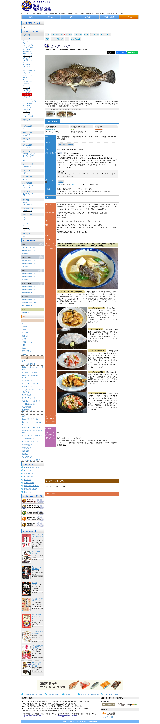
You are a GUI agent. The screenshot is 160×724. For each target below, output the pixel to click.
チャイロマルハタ (29, 81)
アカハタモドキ (28, 45)
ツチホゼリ (26, 83)
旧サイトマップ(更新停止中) (89, 694)
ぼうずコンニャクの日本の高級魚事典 (37, 536)
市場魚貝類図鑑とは (54, 694)
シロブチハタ (27, 77)
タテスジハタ (27, 166)
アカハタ (26, 43)
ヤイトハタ (26, 114)
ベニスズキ (26, 188)
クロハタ (26, 141)
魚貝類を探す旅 (29, 483)
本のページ (27, 492)
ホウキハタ (26, 97)
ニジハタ (26, 226)
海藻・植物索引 (27, 306)
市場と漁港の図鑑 (32, 512)
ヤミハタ (26, 228)
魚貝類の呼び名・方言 (31, 467)
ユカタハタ (26, 230)
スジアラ (26, 160)
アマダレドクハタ (29, 154)
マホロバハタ (27, 107)
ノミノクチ (26, 88)
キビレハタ (26, 66)
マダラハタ (26, 105)
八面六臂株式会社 (108, 717)
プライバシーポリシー (110, 694)
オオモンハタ (27, 54)
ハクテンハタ (27, 90)
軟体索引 (25, 267)
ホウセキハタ (27, 99)
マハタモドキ (27, 204)
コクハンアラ (27, 158)
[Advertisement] (82, 519)
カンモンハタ (27, 60)
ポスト (112, 52)
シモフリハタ (27, 75)
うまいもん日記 (32, 518)
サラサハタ (26, 147)
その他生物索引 (27, 293)
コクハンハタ (27, 221)
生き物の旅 (27, 480)
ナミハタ (26, 86)
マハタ (25, 202)
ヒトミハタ (26, 92)
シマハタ (26, 223)
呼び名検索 (25, 313)
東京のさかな (28, 470)
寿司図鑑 (32, 501)
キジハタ (26, 62)
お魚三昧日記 (32, 506)
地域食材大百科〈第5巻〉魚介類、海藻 (36, 664)
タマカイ (26, 79)
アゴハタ (26, 122)
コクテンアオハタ (29, 71)
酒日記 (32, 524)
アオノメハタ (27, 217)
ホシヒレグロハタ (29, 103)
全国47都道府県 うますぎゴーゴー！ (37, 616)
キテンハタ (26, 64)
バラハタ (26, 196)
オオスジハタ (27, 51)
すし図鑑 (34, 583)
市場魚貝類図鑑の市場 (31, 486)
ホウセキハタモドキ (29, 101)
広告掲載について (70, 694)
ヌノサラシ (26, 179)
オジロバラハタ (28, 194)
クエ (24, 68)
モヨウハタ (26, 112)
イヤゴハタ (26, 49)
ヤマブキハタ (27, 211)
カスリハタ (26, 58)
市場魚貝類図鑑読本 (30, 489)
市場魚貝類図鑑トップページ (33, 694)
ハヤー (61, 182)
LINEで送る (133, 52)
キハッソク (26, 135)
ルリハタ (26, 236)
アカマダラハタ (28, 47)
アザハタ (26, 219)
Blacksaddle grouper (66, 144)
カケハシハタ (27, 56)
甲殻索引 (25, 280)
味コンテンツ (28, 474)
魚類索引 (25, 253)
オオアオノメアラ (29, 156)
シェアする (122, 52)
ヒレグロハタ (27, 94)
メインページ (52, 121)
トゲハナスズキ (28, 185)
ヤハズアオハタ (28, 116)
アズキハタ (26, 129)
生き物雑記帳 (28, 477)
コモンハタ (26, 73)
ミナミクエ (26, 110)
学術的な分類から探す (29, 250)
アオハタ (26, 41)
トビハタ (26, 173)
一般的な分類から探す (29, 247)
